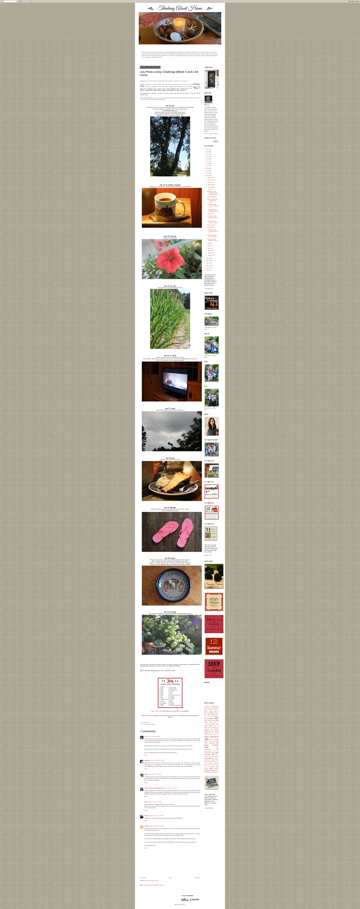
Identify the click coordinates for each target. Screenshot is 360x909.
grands (216, 729)
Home (170, 877)
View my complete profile (210, 133)
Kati (149, 715)
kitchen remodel (211, 760)
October (210, 182)
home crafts (212, 741)
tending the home (210, 772)
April (209, 248)
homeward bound (209, 753)
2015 (207, 175)
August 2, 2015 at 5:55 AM (157, 826)
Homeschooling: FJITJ (209, 751)
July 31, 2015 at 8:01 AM (153, 736)
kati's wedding (215, 758)
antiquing (215, 716)
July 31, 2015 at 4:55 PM (170, 788)
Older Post (197, 877)
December (210, 177)
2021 (207, 161)
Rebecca (146, 815)
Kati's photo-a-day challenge (159, 98)
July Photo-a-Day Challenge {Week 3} (212, 205)
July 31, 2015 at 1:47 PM (154, 774)
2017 (207, 170)
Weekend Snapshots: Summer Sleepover (212, 210)
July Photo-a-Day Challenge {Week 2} (212, 217)
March (209, 250)
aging (215, 714)
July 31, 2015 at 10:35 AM (157, 760)
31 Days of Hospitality (212, 708)
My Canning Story (212, 197)
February (210, 253)
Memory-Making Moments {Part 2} (212, 235)
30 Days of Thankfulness (211, 706)
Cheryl (208, 105)
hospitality (207, 754)
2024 (207, 154)
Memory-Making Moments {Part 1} (212, 239)
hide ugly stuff (211, 734)
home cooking (214, 739)
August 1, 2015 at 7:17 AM (156, 815)
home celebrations (211, 736)
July (209, 189)
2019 (207, 166)
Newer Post (143, 877)
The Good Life (211, 227)
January (210, 255)
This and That (210, 213)
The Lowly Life (211, 225)
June (209, 243)
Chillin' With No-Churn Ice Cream (212, 221)
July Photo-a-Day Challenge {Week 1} (212, 231)
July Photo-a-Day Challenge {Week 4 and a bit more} (212, 193)
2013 (207, 260)
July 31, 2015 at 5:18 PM (154, 802)
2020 (207, 163)
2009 (207, 270)
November (210, 180)
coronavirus (207, 724)
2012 (207, 263)
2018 (207, 168)
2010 (207, 268)
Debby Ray (147, 760)
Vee (145, 736)
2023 (207, 156)
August (210, 187)
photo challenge (151, 724)
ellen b (146, 802)
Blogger (183, 904)
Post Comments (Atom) (153, 880)
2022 (207, 159)
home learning (209, 743)
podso (146, 774)
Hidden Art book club (213, 733)
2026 (207, 149)
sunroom (216, 770)
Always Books (207, 716)
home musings (211, 745)
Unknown (146, 826)
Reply (146, 755)
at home (146, 724)
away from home (209, 720)
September (210, 184)
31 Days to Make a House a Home (211, 710)
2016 (207, 173)
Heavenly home (213, 731)
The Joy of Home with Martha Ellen (153, 788)
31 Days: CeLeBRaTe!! (211, 712)
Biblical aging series (210, 722)
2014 (207, 258)
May (209, 246)
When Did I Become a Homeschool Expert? (212, 200)
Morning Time (208, 761)
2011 (207, 265)
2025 (207, 151)
